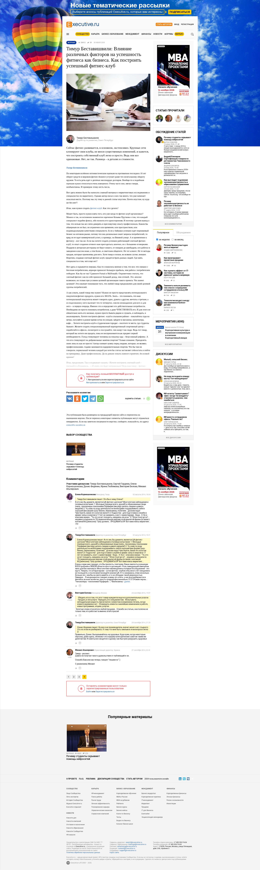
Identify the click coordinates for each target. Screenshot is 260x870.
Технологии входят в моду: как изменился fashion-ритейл (177, 302)
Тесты (118, 817)
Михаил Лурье (170, 362)
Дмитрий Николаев (172, 208)
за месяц (178, 239)
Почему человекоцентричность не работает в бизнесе (176, 203)
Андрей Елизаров (171, 166)
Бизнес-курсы (121, 807)
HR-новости (70, 835)
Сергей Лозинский (172, 187)
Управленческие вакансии (101, 810)
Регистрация (187, 24)
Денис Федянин (92, 486)
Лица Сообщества (73, 793)
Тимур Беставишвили (76, 167)
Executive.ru (80, 846)
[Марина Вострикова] (178, 118)
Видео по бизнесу (123, 820)
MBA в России (121, 797)
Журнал (70, 461)
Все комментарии (173, 224)
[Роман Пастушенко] (187, 118)
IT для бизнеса (147, 810)
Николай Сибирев (171, 403)
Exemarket (146, 814)
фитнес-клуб (96, 208)
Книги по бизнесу (123, 814)
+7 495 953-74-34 (180, 842)
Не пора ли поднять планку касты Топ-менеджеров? (176, 377)
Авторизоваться (93, 382)
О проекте (71, 779)
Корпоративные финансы (176, 793)
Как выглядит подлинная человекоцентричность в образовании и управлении (176, 182)
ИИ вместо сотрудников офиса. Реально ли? (175, 418)
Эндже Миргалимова (173, 250)
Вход (176, 24)
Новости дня (71, 818)
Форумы (168, 34)
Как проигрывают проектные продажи (173, 259)
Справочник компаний (100, 814)
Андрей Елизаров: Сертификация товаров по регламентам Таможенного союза (177, 159)
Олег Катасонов (171, 422)
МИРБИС (179, 34)
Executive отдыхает (73, 807)
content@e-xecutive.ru (126, 848)
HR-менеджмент (97, 793)
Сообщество (82, 34)
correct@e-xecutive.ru (75, 424)
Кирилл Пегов (170, 307)
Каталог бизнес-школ (124, 824)
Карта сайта (114, 852)
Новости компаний (73, 821)
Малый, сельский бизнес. (176, 359)
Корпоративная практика (151, 797)
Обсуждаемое (183, 232)
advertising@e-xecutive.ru (127, 846)
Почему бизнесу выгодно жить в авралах (176, 246)
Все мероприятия (173, 344)
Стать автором (164, 24)
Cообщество (72, 789)
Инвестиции (171, 804)
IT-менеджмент (147, 800)
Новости (157, 34)
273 (86, 753)
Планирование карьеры (100, 807)
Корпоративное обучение (126, 793)
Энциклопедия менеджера (152, 817)
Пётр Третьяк (169, 278)
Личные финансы (173, 797)
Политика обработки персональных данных (83, 852)
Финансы (146, 34)
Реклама (90, 779)
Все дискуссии (173, 438)
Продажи (145, 807)
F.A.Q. (81, 779)
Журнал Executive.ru (74, 804)
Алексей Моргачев (172, 263)
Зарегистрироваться (114, 382)
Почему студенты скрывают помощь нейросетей (75, 466)
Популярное (163, 232)
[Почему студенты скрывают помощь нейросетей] (86, 738)
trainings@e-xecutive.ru (137, 844)
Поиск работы (96, 797)
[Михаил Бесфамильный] (159, 118)
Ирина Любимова (110, 486)
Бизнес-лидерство (149, 793)
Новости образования (74, 828)
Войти (89, 691)
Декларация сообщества (110, 779)
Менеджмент (132, 34)
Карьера (95, 34)
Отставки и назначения (75, 825)
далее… (127, 581)
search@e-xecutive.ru (134, 842)
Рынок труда (96, 800)
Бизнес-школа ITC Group (174, 327)
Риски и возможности (175, 800)
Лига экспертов (72, 797)
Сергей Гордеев (121, 484)
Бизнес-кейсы (121, 810)
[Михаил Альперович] (168, 118)
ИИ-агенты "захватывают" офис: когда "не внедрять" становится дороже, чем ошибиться (176, 397)
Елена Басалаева (171, 381)
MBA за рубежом (122, 800)
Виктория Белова (128, 486)
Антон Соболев (170, 142)
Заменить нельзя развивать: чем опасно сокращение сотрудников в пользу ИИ (177, 287)
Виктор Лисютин (171, 293)
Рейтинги (119, 804)
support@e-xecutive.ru (127, 850)
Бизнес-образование (112, 34)
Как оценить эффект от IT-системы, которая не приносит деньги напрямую (177, 273)
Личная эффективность (100, 804)
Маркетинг (146, 804)
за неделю (164, 239)
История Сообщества (74, 800)
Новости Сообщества (74, 831)
